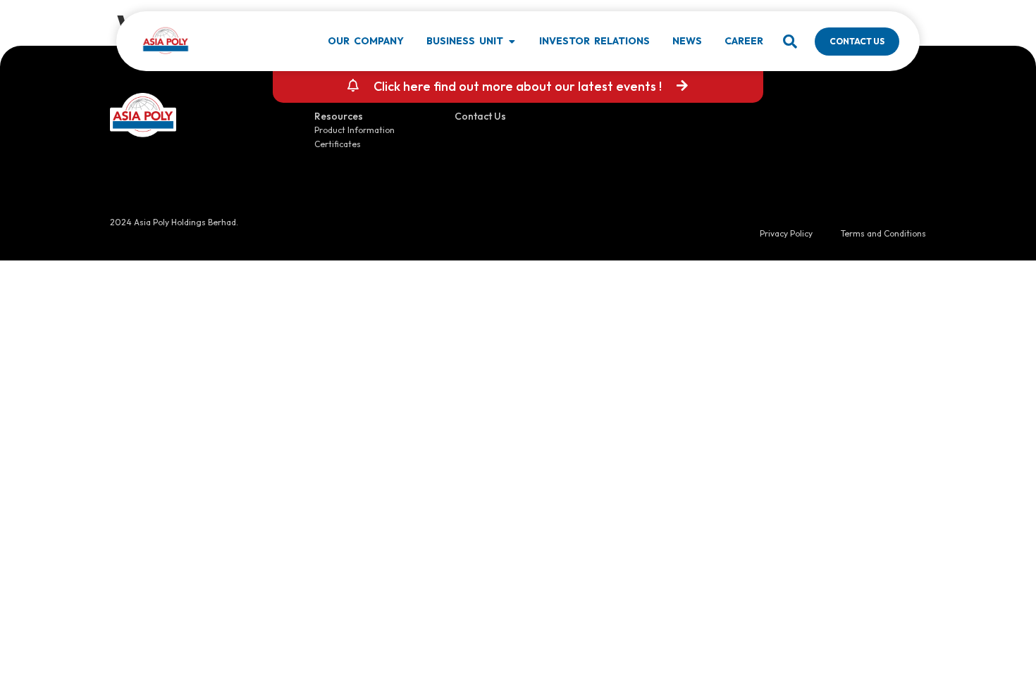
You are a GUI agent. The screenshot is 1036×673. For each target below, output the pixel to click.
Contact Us (480, 116)
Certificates (337, 144)
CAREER (743, 40)
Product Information (354, 130)
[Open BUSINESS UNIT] (512, 41)
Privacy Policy (786, 233)
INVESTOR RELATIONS (594, 40)
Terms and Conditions (883, 233)
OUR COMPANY (366, 40)
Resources (338, 116)
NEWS (687, 40)
